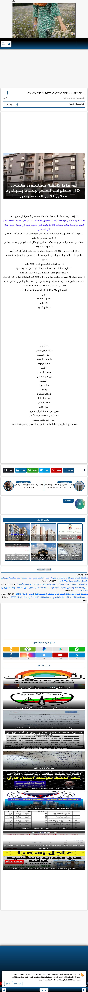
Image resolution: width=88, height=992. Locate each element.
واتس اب (35, 470)
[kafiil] (28, 649)
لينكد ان (23, 470)
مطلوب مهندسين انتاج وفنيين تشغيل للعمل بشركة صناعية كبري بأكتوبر (44, 748)
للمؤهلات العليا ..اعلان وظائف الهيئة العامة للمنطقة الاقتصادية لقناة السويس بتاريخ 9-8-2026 (52, 594)
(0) (4, 98)
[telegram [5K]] (77, 655)
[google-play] (60, 649)
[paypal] (44, 649)
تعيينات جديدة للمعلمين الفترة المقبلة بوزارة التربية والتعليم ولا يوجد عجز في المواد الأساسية (52, 584)
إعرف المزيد (17, 983)
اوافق (8, 983)
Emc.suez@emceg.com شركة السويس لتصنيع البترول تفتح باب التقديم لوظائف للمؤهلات (44, 808)
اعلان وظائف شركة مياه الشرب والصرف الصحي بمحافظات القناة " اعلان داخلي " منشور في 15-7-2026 (49, 597)
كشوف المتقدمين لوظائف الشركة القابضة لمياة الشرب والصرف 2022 (44, 828)
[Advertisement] (44, 70)
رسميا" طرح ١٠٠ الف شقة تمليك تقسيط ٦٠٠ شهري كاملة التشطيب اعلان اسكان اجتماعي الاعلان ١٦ (44, 868)
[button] (13, 1)
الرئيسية (79, 104)
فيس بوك (70, 470)
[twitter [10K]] (44, 655)
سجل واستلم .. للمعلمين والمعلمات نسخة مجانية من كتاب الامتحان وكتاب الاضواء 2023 (44, 687)
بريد (11, 470)
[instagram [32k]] (28, 655)
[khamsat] (11, 649)
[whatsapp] (77, 649)
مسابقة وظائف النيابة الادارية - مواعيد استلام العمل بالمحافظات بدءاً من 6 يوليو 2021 (44, 707)
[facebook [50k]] (11, 655)
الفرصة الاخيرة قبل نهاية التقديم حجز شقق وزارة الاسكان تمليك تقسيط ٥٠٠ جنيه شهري (44, 788)
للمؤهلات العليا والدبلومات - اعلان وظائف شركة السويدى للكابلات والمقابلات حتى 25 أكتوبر (44, 727)
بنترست (59, 470)
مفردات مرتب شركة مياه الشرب (44, 768)
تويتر (47, 470)
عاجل (70, 104)
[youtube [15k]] (60, 655)
